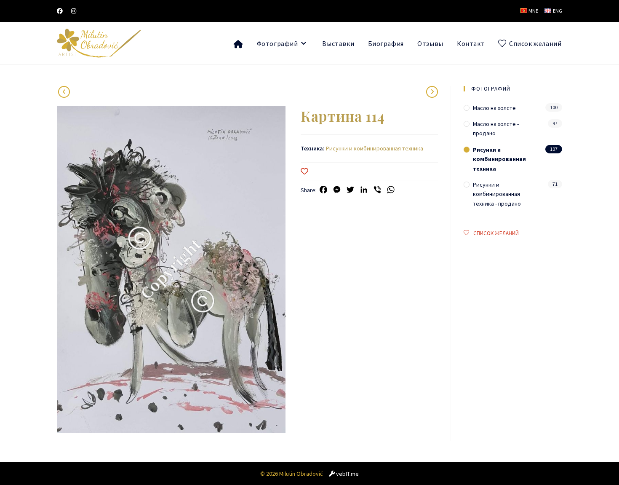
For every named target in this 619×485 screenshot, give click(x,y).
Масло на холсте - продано (496, 128)
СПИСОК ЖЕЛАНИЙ (496, 233)
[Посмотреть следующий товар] (64, 92)
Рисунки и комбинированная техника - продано (497, 194)
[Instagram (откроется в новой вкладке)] (73, 11)
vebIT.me (347, 473)
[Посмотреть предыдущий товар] (432, 92)
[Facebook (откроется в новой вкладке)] (62, 11)
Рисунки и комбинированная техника (374, 148)
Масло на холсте (494, 108)
